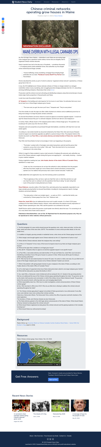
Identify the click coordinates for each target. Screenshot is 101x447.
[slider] (38, 364)
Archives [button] (37, 2)
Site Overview (38, 436)
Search (73, 2)
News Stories (58, 16)
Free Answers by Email (51, 436)
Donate (69, 436)
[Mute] (57, 364)
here (52, 90)
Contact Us (62, 436)
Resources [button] (55, 2)
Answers (46, 2)
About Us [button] (65, 2)
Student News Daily (23, 2)
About (31, 436)
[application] (39, 353)
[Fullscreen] (59, 364)
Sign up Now (53, 379)
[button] (39, 353)
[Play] (19, 364)
